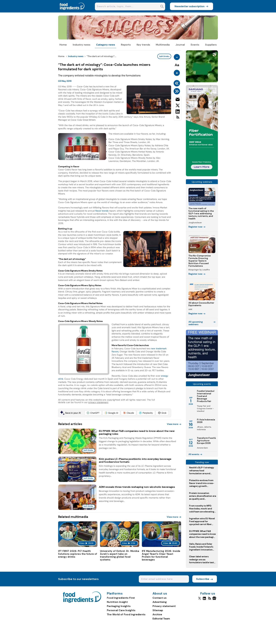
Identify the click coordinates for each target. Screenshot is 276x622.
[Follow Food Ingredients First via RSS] (209, 600)
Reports (126, 44)
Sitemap (158, 610)
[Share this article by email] (177, 100)
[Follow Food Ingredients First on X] (199, 600)
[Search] (162, 6)
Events (195, 44)
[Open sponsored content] (138, 38)
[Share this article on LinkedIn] (177, 112)
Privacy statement (164, 606)
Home (63, 44)
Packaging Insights (118, 606)
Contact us (159, 597)
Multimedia (163, 44)
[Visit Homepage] (72, 11)
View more (172, 424)
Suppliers (211, 44)
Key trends (143, 44)
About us (160, 593)
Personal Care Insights (121, 610)
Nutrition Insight (117, 601)
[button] (93, 412)
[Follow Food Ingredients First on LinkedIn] (204, 600)
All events (193, 454)
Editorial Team (161, 618)
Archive (157, 614)
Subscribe (202, 578)
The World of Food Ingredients (126, 614)
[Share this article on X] (177, 106)
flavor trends (101, 210)
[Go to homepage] (82, 601)
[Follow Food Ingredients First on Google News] (215, 600)
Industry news (81, 44)
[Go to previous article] (177, 83)
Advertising (160, 601)
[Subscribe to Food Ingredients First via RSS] (177, 118)
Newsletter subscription (190, 6)
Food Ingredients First (121, 597)
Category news (105, 44)
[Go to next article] (177, 91)
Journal (180, 44)
